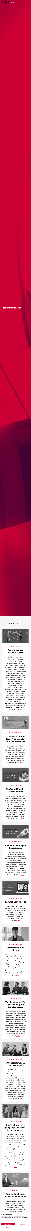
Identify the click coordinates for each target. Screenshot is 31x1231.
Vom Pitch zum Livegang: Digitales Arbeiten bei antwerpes (15, 1127)
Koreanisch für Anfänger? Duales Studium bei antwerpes (15, 739)
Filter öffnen (14, 623)
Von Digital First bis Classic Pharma (15, 790)
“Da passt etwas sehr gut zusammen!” (15, 1064)
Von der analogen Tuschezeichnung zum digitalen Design (15, 1004)
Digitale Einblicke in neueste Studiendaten (15, 1195)
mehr (20, 709)
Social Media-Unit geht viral (15, 948)
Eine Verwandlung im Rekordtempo (15, 846)
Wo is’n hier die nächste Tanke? (15, 651)
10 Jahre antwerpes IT (15, 901)
